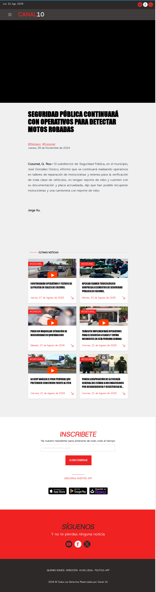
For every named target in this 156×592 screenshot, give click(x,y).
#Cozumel (48, 144)
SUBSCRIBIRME (78, 460)
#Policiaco (34, 144)
